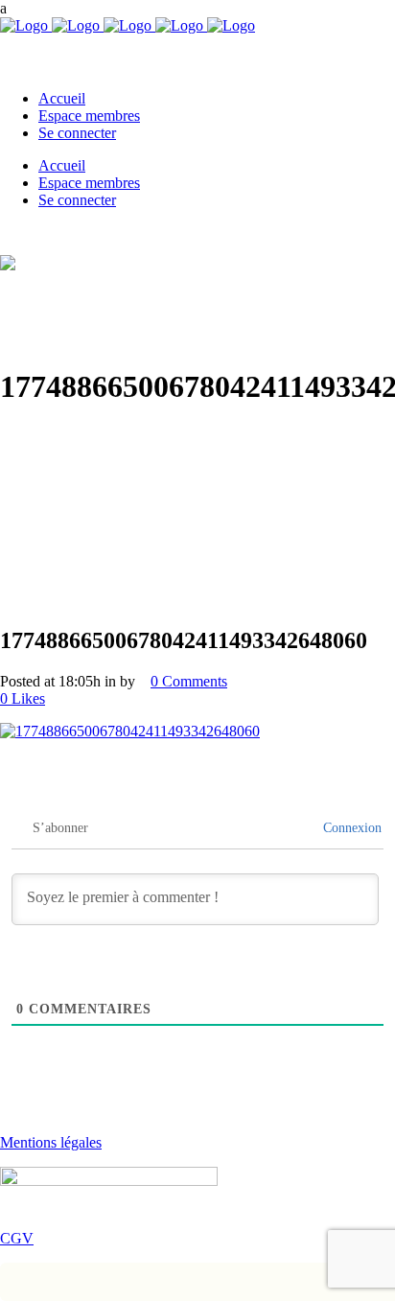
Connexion (350, 828)
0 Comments (189, 681)
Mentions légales (51, 1142)
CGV (17, 1238)
